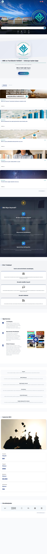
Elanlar (10, 85)
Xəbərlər (5, 85)
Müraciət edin (23, 73)
